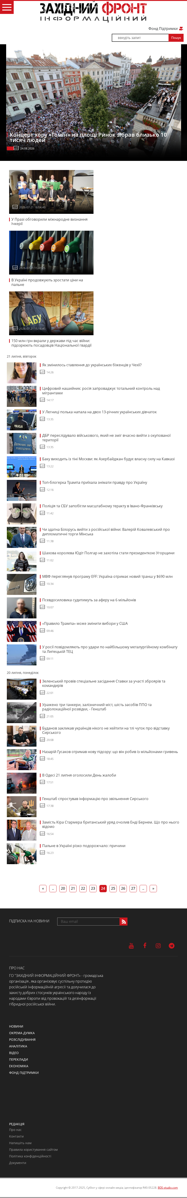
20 (63, 888)
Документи (17, 1163)
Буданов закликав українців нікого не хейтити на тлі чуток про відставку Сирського (106, 730)
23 (93, 888)
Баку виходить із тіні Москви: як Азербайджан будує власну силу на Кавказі (108, 458)
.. (53, 888)
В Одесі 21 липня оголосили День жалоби (79, 775)
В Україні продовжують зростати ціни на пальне (47, 282)
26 (123, 888)
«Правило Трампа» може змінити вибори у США (85, 623)
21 (73, 888)
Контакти (16, 1136)
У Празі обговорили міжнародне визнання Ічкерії (49, 221)
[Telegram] (172, 945)
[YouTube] (131, 945)
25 (113, 888)
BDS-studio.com (168, 1188)
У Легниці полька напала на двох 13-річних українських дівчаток (99, 411)
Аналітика (18, 1046)
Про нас (15, 1129)
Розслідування (22, 1039)
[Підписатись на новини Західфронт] (123, 922)
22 (83, 888)
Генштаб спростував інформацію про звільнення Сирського (95, 798)
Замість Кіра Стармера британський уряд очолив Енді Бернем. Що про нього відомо (110, 824)
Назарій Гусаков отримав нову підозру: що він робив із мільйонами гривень (110, 751)
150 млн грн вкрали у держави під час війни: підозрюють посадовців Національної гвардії (51, 343)
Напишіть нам (20, 1143)
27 (133, 888)
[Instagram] (158, 945)
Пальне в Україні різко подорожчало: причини (83, 845)
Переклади (18, 1059)
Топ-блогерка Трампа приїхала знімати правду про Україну (94, 482)
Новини (16, 1026)
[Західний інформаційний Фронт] (93, 12)
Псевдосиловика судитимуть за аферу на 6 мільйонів (89, 599)
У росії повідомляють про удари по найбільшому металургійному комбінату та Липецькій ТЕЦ (109, 649)
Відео (14, 1053)
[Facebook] (145, 945)
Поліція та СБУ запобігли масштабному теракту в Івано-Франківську (102, 505)
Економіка (18, 1066)
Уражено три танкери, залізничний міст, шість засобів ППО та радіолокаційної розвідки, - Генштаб (97, 707)
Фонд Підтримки (163, 28)
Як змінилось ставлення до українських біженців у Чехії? (92, 364)
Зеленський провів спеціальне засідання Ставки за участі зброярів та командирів (103, 683)
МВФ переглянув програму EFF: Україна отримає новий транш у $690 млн (107, 576)
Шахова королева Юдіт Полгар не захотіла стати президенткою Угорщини (108, 552)
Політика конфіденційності (30, 1156)
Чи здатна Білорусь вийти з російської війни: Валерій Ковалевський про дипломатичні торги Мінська (106, 531)
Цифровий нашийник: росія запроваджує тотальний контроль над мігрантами (101, 390)
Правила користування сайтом (33, 1149)
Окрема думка (22, 1033)
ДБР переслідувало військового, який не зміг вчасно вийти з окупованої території (106, 437)
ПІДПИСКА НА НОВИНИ (29, 920)
